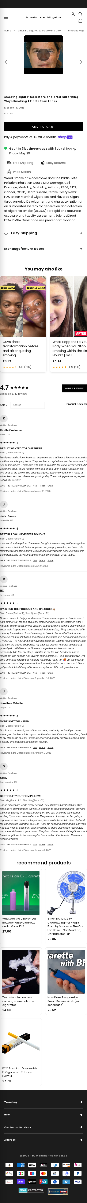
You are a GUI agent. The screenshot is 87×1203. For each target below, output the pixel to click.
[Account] (73, 14)
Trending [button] (43, 1102)
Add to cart (43, 127)
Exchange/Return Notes (24, 249)
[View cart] (80, 20)
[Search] (80, 14)
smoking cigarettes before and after (39, 30)
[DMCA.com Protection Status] (31, 1190)
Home (7, 30)
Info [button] (43, 1114)
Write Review (74, 388)
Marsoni (9, 107)
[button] (43, 55)
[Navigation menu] (6, 17)
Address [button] (43, 1139)
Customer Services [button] (43, 1127)
